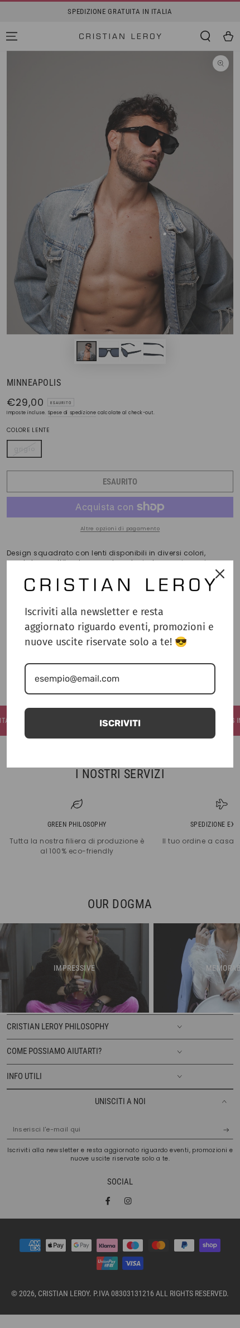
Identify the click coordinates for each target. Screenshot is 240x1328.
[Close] (220, 573)
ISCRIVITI (120, 723)
